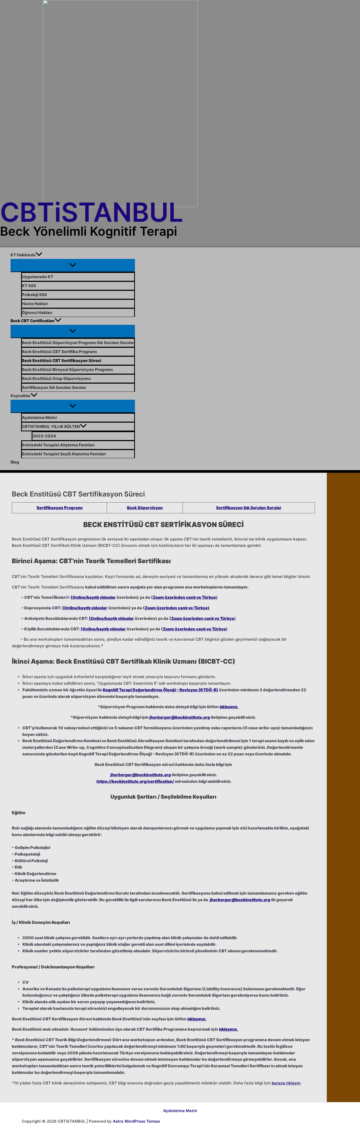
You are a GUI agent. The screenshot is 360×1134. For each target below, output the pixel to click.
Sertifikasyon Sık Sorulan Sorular (54, 387)
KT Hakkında (23, 254)
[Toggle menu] (73, 265)
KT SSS (29, 285)
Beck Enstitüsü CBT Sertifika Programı (59, 351)
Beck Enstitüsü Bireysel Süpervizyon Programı (67, 369)
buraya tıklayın (286, 1082)
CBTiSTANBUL (91, 212)
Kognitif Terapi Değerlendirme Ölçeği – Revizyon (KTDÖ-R (159, 689)
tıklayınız (228, 706)
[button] (39, 255)
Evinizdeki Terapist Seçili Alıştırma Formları (64, 453)
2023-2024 (44, 435)
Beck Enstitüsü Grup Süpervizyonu (56, 378)
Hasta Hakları (35, 303)
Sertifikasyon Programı (59, 507)
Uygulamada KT (37, 276)
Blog (15, 462)
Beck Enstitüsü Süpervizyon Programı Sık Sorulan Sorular (78, 342)
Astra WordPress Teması (136, 1121)
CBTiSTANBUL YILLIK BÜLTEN (51, 426)
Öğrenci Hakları (37, 312)
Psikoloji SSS (34, 294)
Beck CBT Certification (33, 320)
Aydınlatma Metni (39, 417)
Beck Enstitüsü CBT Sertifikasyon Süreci (61, 360)
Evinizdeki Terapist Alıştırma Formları (58, 444)
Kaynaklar (21, 395)
